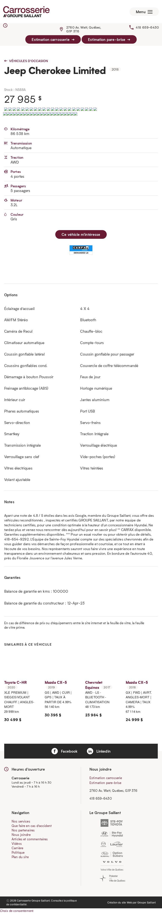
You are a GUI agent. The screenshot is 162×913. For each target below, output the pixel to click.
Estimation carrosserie (51, 39)
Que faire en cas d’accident (32, 826)
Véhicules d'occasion (28, 61)
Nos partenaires (23, 830)
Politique (18, 852)
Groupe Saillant (146, 902)
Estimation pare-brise (107, 39)
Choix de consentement (16, 910)
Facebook (68, 751)
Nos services (21, 821)
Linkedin (103, 751)
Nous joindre (21, 834)
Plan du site (20, 857)
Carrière (17, 848)
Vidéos (17, 843)
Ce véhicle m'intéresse (81, 234)
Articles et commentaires (30, 839)
